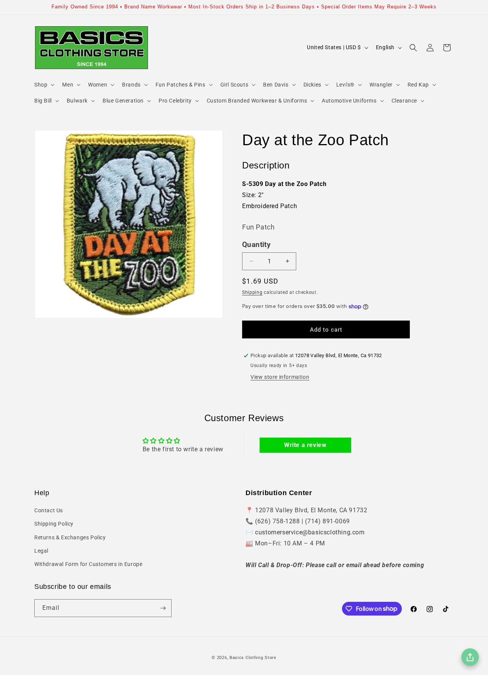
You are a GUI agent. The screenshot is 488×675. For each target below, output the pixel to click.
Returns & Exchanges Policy (70, 537)
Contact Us (48, 510)
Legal (41, 551)
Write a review (305, 445)
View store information (279, 377)
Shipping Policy (54, 524)
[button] (44, 85)
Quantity (256, 244)
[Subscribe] (162, 608)
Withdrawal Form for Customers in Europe (88, 564)
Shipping (252, 292)
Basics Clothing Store (253, 657)
